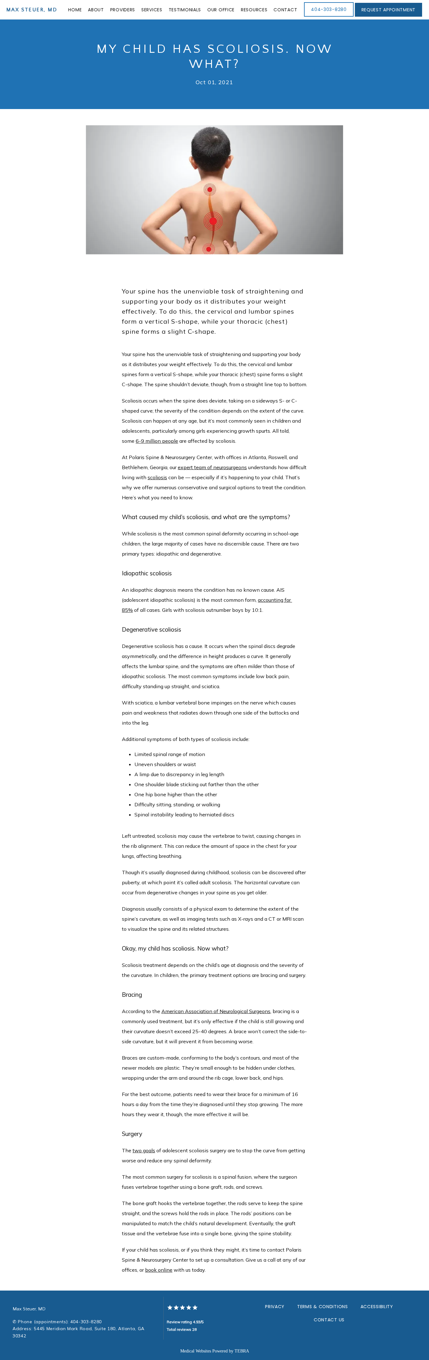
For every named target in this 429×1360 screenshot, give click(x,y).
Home (75, 10)
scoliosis (157, 477)
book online (158, 1270)
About (96, 10)
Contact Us (329, 1320)
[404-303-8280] (328, 16)
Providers (122, 10)
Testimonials (185, 10)
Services (151, 10)
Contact (285, 10)
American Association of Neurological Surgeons (215, 1011)
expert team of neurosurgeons (212, 467)
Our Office (221, 10)
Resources (254, 10)
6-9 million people (157, 441)
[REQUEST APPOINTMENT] (388, 16)
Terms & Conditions (322, 1306)
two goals (144, 1150)
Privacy (275, 1306)
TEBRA (242, 1351)
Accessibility (377, 1306)
